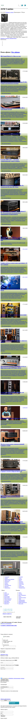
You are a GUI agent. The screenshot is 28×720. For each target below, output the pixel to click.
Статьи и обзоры (7, 600)
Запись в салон (7, 580)
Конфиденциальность (23, 602)
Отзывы (6, 582)
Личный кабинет (22, 601)
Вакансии (6, 584)
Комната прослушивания (9, 579)
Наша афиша (6, 601)
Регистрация (12, 702)
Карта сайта (21, 603)
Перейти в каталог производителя (8, 38)
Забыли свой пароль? (5, 699)
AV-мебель (21, 581)
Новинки (6, 595)
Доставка (20, 593)
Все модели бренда (6, 67)
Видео (20, 580)
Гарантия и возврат (22, 597)
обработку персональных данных (16, 678)
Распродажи (21, 586)
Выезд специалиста (22, 595)
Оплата (20, 592)
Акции (20, 585)
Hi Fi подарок (7, 596)
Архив (20, 598)
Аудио (20, 578)
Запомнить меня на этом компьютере (9, 691)
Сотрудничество (8, 585)
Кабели (20, 579)
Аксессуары (21, 584)
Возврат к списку (10, 12)
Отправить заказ (4, 679)
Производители (22, 587)
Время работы (7, 587)
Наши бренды (7, 602)
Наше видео (6, 603)
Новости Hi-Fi (7, 597)
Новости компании (7, 598)
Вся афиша (15, 52)
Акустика (21, 576)
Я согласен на (13, 678)
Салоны (6, 578)
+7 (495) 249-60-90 (7, 609)
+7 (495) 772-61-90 (7, 610)
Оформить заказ (4, 654)
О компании (7, 576)
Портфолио (7, 581)
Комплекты (21, 582)
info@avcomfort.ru (7, 613)
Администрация (22, 600)
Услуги (20, 596)
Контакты (6, 586)
